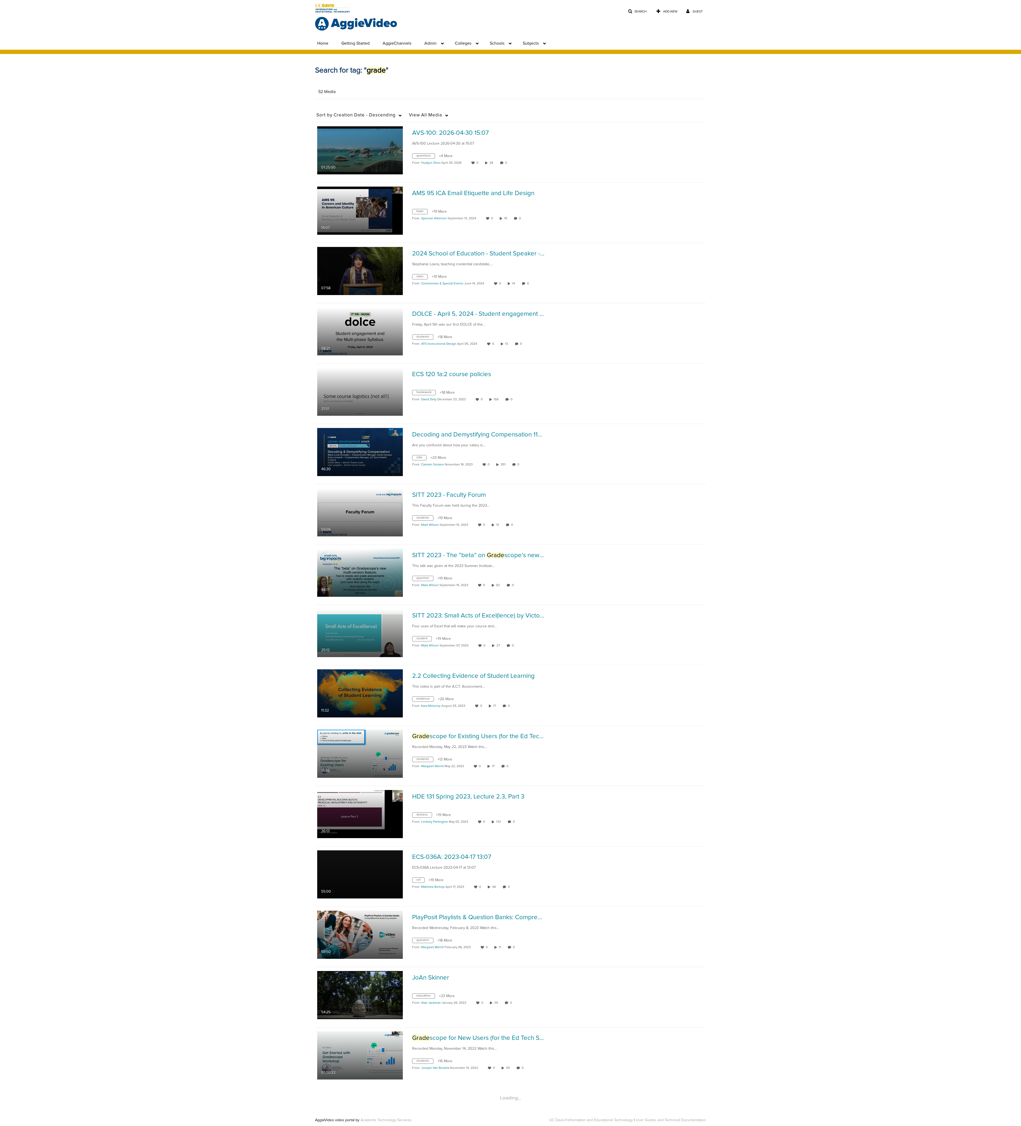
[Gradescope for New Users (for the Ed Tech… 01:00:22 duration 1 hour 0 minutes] (360, 1055)
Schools (497, 43)
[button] (637, 11)
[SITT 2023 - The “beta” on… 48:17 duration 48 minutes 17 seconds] (360, 572)
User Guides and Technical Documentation (671, 1120)
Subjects (531, 43)
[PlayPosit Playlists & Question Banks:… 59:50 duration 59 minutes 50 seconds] (360, 934)
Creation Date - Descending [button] (356, 115)
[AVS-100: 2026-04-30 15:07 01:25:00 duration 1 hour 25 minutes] (360, 150)
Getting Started (355, 43)
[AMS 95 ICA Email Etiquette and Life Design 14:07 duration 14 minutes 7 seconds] (360, 210)
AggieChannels (397, 43)
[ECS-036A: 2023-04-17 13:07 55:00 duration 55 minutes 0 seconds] (360, 874)
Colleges (463, 43)
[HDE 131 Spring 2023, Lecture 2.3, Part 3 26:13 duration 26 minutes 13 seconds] (360, 814)
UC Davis (556, 1120)
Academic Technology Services (386, 1120)
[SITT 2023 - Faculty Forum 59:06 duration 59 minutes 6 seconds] (360, 512)
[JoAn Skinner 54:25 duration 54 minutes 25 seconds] (360, 995)
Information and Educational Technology (600, 1120)
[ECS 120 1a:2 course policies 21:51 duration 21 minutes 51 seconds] (360, 391)
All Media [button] (425, 115)
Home (322, 43)
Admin (430, 43)
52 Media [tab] (327, 92)
